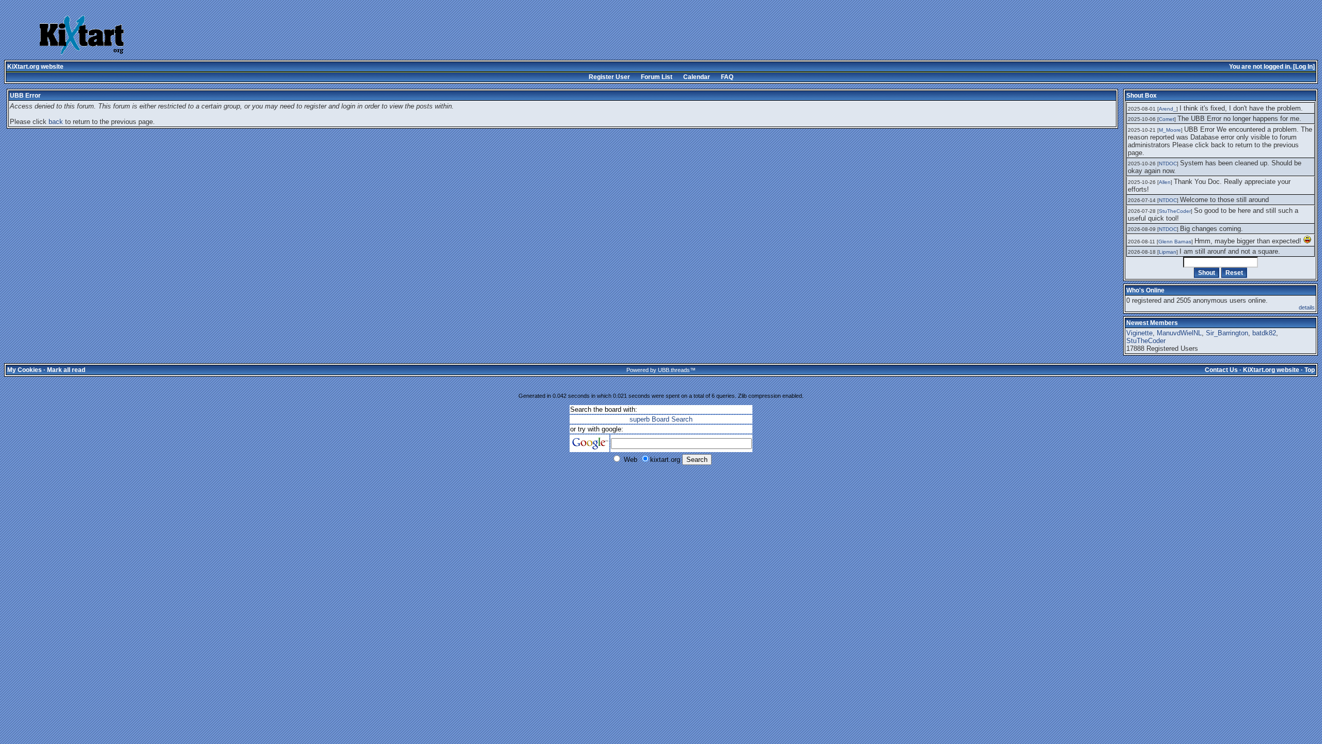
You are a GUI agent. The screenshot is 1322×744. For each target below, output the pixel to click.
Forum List (656, 77)
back (56, 122)
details (1307, 307)
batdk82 (1264, 333)
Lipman (1167, 252)
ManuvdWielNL (1179, 333)
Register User (609, 77)
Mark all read (66, 370)
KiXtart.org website (35, 66)
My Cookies (24, 370)
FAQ (727, 77)
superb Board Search (661, 419)
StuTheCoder (1175, 211)
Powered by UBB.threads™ (661, 370)
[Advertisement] (527, 36)
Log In (1304, 66)
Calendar (696, 77)
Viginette (1139, 333)
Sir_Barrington (1227, 333)
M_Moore (1170, 130)
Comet (1166, 119)
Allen (1165, 182)
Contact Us (1221, 370)
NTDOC (1168, 163)
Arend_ (1167, 109)
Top (1309, 370)
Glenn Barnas (1174, 241)
